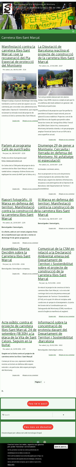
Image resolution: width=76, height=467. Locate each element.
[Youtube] (31, 442)
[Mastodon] (38, 442)
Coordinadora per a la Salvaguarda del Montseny (34, 4)
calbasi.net (20, 433)
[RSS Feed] (44, 442)
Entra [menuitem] (71, 18)
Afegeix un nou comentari (30, 121)
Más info (11, 465)
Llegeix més (16, 121)
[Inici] (7, 9)
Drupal (39, 433)
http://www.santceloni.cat (12, 161)
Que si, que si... (61, 447)
